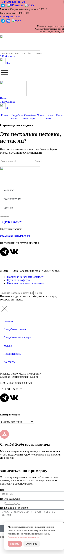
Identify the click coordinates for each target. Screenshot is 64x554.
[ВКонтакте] (15, 5)
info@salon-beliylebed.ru (15, 235)
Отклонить (31, 543)
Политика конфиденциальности (23, 537)
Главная (8, 321)
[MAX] (29, 5)
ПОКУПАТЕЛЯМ (12, 199)
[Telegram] (3, 5)
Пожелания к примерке (14, 507)
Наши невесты (12, 353)
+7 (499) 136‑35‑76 (12, 1)
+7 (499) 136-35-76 (10, 16)
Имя (2, 489)
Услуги (8, 345)
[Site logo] (20, 49)
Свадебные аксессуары (17, 337)
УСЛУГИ (8, 208)
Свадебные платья (15, 329)
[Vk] (14, 251)
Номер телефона (10, 498)
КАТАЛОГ (9, 190)
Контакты (9, 361)
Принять (14, 543)
